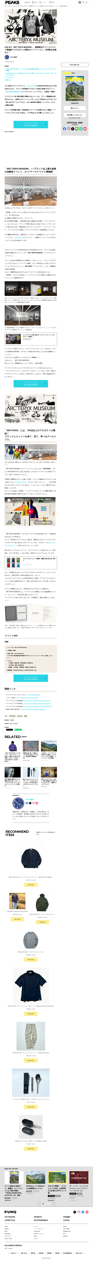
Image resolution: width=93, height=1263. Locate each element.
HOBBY (66, 1217)
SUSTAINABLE (41, 1220)
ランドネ (36, 1226)
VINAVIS (7, 1228)
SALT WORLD (66, 1228)
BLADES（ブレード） (39, 1233)
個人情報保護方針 (67, 1253)
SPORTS (72, 1198)
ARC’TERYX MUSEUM (13, 92)
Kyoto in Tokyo (8, 1238)
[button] (39, 1203)
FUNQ (6, 1226)
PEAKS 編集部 (30, 799)
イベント (20, 716)
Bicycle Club (37, 1231)
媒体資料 (41, 1253)
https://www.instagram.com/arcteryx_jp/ (38, 700)
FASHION (72, 1195)
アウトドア (12, 716)
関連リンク (9, 80)
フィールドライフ (38, 1228)
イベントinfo (9, 77)
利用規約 (57, 1253)
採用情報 (49, 1253)
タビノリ (36, 1238)
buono (35, 1236)
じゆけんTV (8, 1236)
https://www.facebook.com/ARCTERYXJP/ (38, 706)
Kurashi (10, 1248)
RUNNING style (66, 1231)
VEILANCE (18, 237)
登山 (26, 716)
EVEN (6, 1231)
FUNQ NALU (7, 1233)
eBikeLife (65, 1236)
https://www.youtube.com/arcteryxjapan (37, 703)
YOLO (6, 1248)
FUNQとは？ (14, 1253)
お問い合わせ (24, 1253)
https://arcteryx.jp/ (34, 695)
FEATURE (51, 1195)
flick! (64, 1233)
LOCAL (66, 1220)
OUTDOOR (14, 1198)
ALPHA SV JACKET (21, 482)
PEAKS (9, 6)
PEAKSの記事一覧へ (75, 64)
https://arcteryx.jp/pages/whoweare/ (33, 709)
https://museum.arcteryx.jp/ (30, 698)
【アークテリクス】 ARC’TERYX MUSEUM (31, 124)
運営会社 (33, 1253)
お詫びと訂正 (79, 1253)
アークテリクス (31, 86)
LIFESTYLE (10, 1220)
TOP (5, 6)
